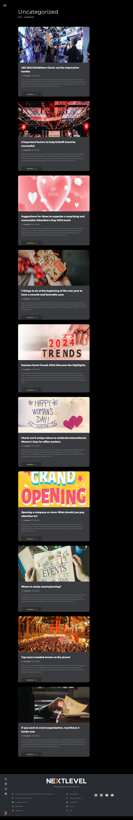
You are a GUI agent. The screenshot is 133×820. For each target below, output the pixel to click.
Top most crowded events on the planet (45, 657)
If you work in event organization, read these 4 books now (50, 730)
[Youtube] (106, 795)
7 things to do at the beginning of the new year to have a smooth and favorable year (51, 293)
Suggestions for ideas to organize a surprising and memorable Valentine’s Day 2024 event (53, 218)
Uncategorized (29, 17)
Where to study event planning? (41, 587)
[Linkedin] (101, 795)
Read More (30, 94)
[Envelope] (112, 795)
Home (20, 17)
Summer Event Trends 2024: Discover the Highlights (53, 365)
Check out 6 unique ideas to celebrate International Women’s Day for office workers (53, 440)
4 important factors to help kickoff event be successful (48, 144)
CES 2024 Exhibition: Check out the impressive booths (50, 69)
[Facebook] (96, 795)
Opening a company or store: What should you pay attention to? (52, 514)
